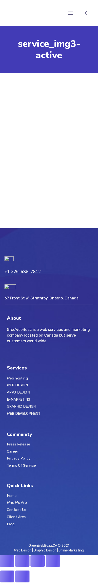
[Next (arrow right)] (22, 576)
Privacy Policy (19, 458)
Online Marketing (71, 550)
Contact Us (16, 510)
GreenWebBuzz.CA (43, 546)
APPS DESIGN (18, 392)
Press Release (18, 444)
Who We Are (17, 503)
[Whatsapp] (47, 533)
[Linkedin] (31, 533)
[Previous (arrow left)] (7, 576)
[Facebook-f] (15, 533)
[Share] (22, 561)
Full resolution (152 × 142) (25, 188)
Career (12, 451)
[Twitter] (7, 533)
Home (12, 496)
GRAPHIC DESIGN (21, 406)
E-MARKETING (18, 399)
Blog (11, 524)
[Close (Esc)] (7, 561)
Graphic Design (45, 550)
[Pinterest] (39, 533)
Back (9, 207)
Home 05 (62, 183)
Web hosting (17, 378)
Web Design (23, 550)
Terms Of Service (21, 465)
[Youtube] (23, 533)
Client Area (16, 517)
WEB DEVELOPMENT (23, 413)
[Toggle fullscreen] (37, 561)
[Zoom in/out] (53, 561)
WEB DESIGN (17, 385)
